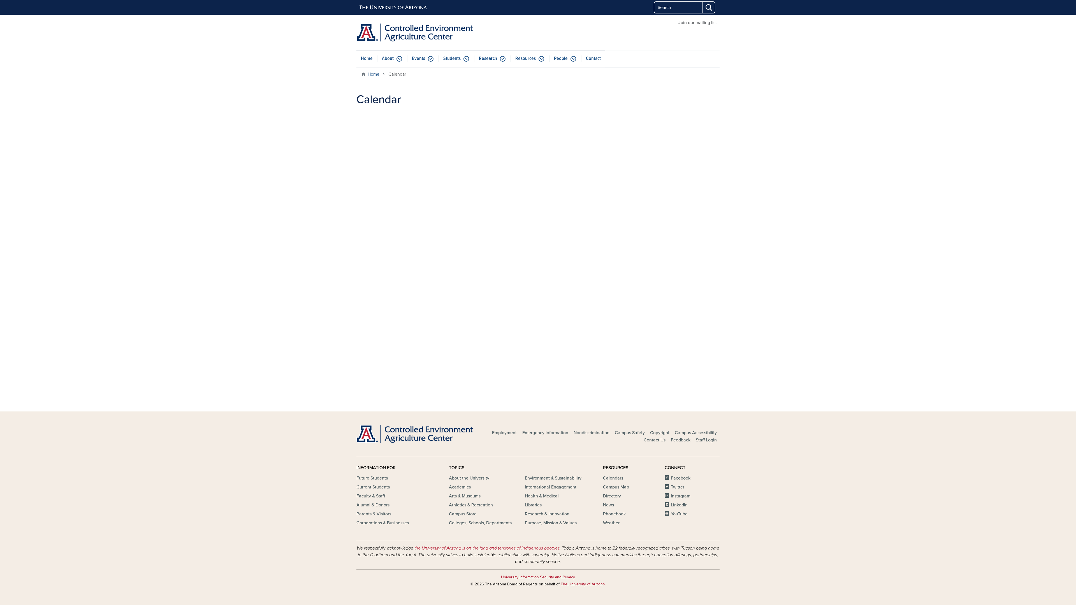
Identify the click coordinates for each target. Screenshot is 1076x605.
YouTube (679, 514)
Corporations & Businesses (382, 523)
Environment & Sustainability (553, 478)
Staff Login (706, 440)
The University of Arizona (583, 584)
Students (452, 58)
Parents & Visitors (373, 514)
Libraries (533, 505)
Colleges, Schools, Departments (480, 523)
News (608, 505)
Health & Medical (542, 496)
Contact (593, 58)
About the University (469, 478)
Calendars (613, 478)
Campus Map (616, 487)
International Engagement (550, 487)
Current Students (373, 487)
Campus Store (463, 514)
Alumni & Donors (372, 505)
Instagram (680, 496)
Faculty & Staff (370, 496)
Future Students (372, 478)
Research (488, 58)
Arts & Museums (465, 496)
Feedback (680, 440)
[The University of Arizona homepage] (393, 8)
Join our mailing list (697, 22)
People (561, 58)
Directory (612, 496)
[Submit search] (709, 7)
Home (367, 58)
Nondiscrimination (591, 433)
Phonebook (614, 514)
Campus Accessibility (696, 433)
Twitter (677, 487)
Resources (525, 58)
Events (418, 58)
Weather (611, 523)
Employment (504, 433)
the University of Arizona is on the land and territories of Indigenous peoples (487, 548)
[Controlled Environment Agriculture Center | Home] (414, 32)
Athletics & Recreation (471, 505)
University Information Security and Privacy (538, 577)
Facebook (680, 478)
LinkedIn (679, 505)
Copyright (659, 433)
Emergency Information (545, 433)
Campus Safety (630, 433)
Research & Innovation (547, 514)
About (388, 58)
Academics (460, 487)
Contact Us (654, 440)
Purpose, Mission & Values (551, 523)
